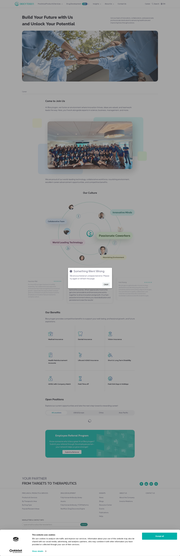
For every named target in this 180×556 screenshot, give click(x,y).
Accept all (159, 536)
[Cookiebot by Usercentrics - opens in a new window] (16, 551)
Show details (37, 551)
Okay (106, 284)
